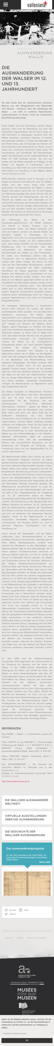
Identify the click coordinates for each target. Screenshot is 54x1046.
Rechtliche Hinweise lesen (14, 1034)
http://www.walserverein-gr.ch (16, 781)
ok (27, 1040)
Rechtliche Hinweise (36, 938)
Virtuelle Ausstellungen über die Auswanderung (25, 818)
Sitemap (20, 938)
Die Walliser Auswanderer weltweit (26, 802)
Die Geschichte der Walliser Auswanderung (25, 833)
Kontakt (9, 938)
